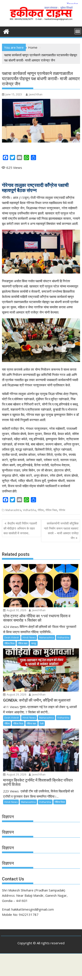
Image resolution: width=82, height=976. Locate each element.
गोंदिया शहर (23, 643)
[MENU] (77, 31)
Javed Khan (35, 94)
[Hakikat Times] (6, 31)
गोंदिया (41, 510)
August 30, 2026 (16, 610)
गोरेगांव (62, 510)
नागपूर (33, 643)
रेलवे (42, 723)
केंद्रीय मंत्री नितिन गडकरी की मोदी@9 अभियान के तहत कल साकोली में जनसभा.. (20, 528)
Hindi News (29, 637)
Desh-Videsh (11, 637)
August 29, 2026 (16, 694)
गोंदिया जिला (51, 510)
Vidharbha (29, 510)
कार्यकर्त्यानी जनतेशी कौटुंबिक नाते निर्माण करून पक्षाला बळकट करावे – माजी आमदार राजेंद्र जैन (61, 530)
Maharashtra (13, 510)
